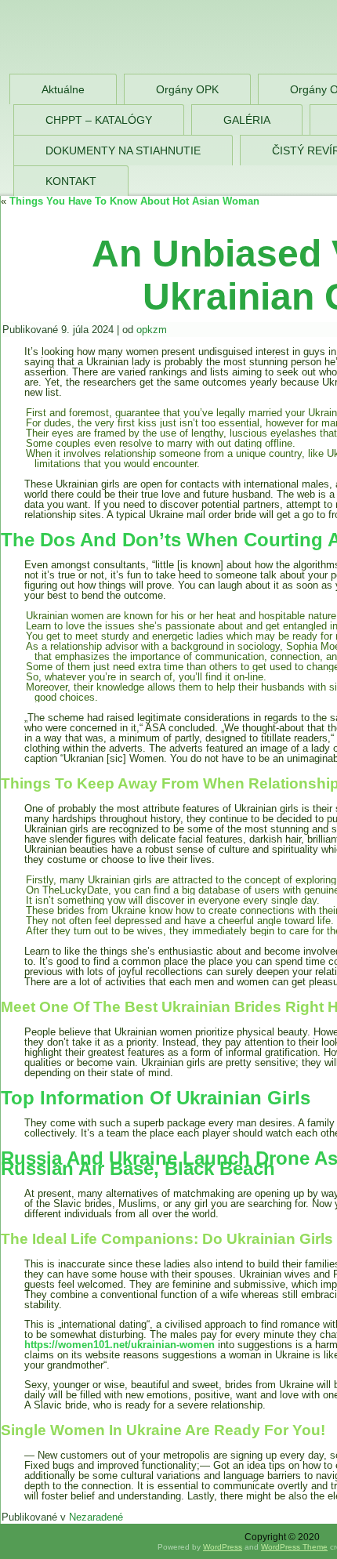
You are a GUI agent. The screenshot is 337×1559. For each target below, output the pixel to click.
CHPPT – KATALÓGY (98, 120)
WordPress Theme (294, 1547)
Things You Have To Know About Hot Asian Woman (134, 201)
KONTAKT (70, 181)
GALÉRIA (246, 120)
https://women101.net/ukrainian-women (119, 1345)
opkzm (151, 329)
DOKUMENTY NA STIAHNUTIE (123, 150)
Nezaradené (96, 1517)
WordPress (222, 1547)
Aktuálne (63, 89)
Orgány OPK (187, 89)
